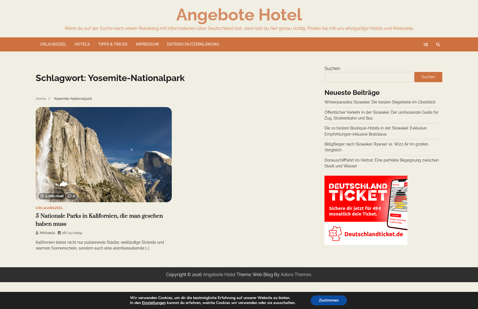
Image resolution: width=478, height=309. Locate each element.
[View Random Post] (425, 44)
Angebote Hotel (239, 14)
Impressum (147, 44)
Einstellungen (154, 302)
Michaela (47, 233)
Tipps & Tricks (113, 44)
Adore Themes (296, 274)
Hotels (82, 44)
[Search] (438, 44)
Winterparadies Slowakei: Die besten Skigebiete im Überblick (379, 102)
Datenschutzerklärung (193, 44)
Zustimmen (329, 300)
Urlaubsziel (53, 44)
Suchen (332, 68)
